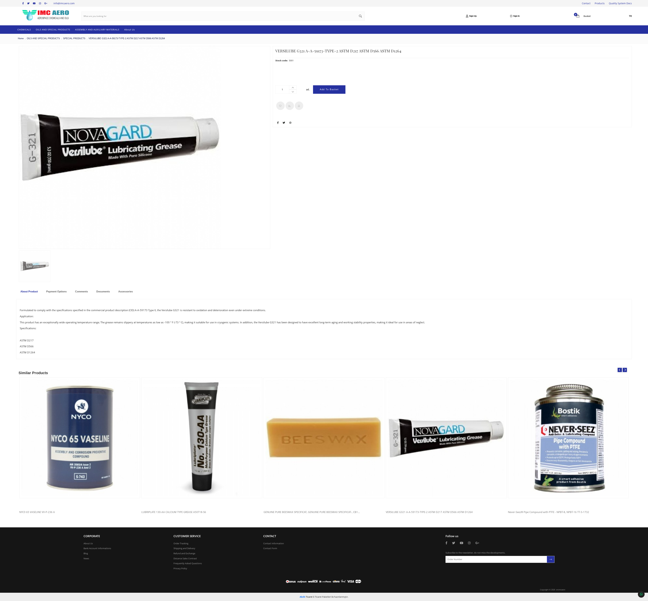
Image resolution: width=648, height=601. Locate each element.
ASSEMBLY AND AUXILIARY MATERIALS (97, 29)
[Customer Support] (641, 594)
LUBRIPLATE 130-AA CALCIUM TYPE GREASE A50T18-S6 (173, 512)
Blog (86, 553)
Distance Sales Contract (185, 558)
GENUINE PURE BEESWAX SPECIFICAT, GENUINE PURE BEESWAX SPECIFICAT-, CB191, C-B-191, (312, 512)
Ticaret (306, 596)
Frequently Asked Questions (187, 563)
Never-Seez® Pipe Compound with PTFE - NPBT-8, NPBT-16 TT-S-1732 (548, 512)
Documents (103, 291)
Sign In (516, 16)
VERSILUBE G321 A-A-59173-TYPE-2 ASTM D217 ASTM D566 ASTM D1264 (429, 512)
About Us (129, 29)
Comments (81, 291)
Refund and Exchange (184, 553)
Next (625, 370)
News (86, 558)
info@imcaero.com (64, 3)
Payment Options (56, 291)
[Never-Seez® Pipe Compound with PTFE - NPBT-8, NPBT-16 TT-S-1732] (568, 437)
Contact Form (270, 548)
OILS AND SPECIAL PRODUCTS (53, 29)
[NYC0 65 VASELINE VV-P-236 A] (79, 437)
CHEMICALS (24, 29)
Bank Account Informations (97, 548)
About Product (29, 291)
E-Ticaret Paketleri (322, 596)
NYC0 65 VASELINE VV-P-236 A (37, 512)
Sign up (473, 16)
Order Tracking (180, 543)
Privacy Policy (180, 568)
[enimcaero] (45, 16)
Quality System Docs (620, 3)
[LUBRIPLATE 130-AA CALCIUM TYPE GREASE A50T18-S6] (201, 437)
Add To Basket (329, 89)
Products (600, 3)
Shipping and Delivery (184, 548)
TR (630, 16)
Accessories (125, 291)
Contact (586, 3)
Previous (620, 370)
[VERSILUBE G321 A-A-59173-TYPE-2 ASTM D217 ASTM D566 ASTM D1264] (120, 147)
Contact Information (273, 543)
